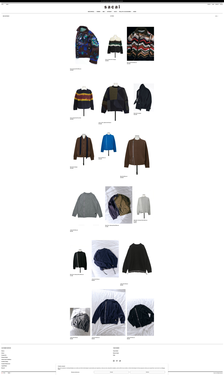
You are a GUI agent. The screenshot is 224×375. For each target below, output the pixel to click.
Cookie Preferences (5, 363)
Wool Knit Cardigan (137, 113)
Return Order (116, 353)
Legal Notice (4, 365)
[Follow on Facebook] (117, 361)
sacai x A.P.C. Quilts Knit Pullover (104, 122)
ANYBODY (109, 11)
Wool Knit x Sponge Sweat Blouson (112, 225)
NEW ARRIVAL (91, 11)
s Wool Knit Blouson (74, 230)
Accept (111, 372)
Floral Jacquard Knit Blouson (75, 68)
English (7, 4)
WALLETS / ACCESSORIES (125, 11)
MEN (104, 11)
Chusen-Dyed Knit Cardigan (110, 59)
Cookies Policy (4, 361)
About (2, 353)
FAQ (114, 355)
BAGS (115, 11)
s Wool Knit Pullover (95, 279)
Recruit (3, 368)
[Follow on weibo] (120, 361)
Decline (147, 372)
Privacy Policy (4, 357)
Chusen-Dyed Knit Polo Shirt (75, 117)
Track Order (115, 350)
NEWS (134, 11)
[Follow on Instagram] (113, 361)
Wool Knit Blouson (102, 157)
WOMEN (98, 11)
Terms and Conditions (6, 359)
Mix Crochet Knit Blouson (132, 62)
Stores (2, 350)
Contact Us (3, 355)
